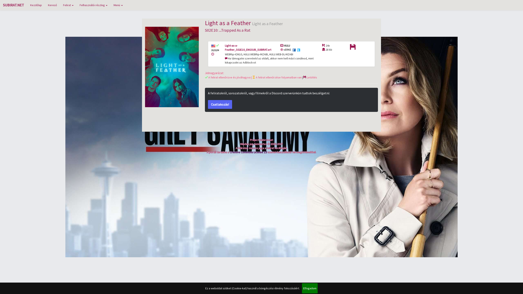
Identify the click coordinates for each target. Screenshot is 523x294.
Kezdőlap (36, 5)
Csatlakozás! (220, 104)
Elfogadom (309, 288)
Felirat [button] (67, 5)
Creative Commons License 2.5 (248, 152)
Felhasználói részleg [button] (92, 5)
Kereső (52, 5)
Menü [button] (117, 5)
